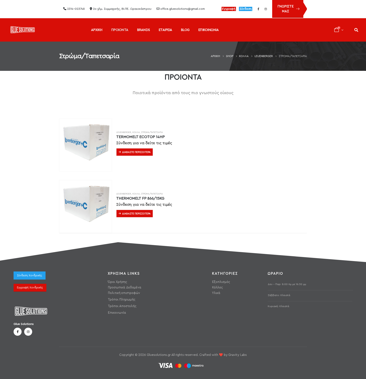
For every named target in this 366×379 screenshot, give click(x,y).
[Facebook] (258, 9)
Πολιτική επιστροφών (124, 293)
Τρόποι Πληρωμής (121, 299)
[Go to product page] (85, 145)
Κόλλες (217, 287)
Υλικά (216, 293)
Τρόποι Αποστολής (122, 306)
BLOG (185, 30)
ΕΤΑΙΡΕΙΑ (165, 30)
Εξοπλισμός (221, 282)
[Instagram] (266, 9)
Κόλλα (136, 132)
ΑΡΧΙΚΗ (97, 30)
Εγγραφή (228, 8)
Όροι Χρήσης (117, 282)
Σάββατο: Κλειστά (279, 295)
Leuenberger (123, 132)
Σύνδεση (246, 8)
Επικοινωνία (117, 312)
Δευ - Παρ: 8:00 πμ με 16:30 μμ (287, 284)
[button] (356, 29)
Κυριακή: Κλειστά (278, 306)
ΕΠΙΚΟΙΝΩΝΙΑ (208, 30)
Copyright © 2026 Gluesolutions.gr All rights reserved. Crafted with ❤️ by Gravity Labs (183, 355)
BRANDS (143, 30)
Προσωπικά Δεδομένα (124, 287)
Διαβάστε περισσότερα (136, 152)
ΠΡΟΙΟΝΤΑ (119, 30)
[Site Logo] (23, 30)
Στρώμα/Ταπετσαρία (152, 132)
